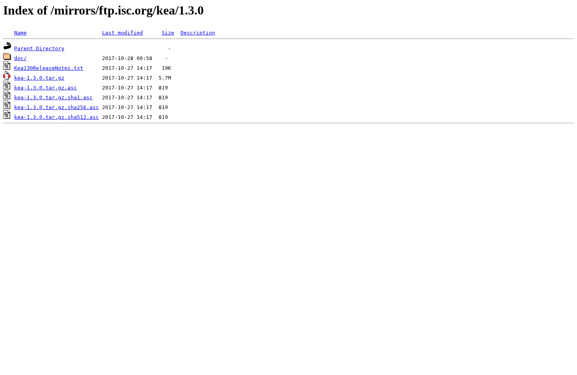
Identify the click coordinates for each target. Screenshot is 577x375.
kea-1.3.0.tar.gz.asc (45, 88)
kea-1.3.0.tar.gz (39, 78)
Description (198, 33)
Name (20, 33)
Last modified (122, 33)
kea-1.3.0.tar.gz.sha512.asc (56, 117)
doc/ (20, 58)
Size (168, 33)
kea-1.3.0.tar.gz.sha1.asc (53, 97)
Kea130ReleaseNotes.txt (48, 68)
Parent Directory (39, 48)
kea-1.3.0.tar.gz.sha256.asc (56, 107)
